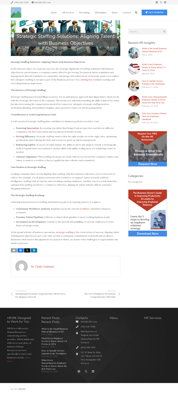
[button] (136, 12)
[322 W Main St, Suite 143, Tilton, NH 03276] (78, 354)
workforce (85, 208)
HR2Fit (22, 389)
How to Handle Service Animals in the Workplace (153, 82)
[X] (161, 2)
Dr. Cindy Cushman (42, 266)
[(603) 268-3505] (78, 347)
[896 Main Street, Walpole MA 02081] (78, 333)
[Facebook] (157, 2)
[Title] (16, 12)
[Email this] (14, 250)
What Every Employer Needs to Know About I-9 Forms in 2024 (154, 67)
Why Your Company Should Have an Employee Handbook (154, 116)
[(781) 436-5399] (78, 326)
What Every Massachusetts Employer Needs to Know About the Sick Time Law (154, 100)
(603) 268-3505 (88, 347)
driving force (87, 79)
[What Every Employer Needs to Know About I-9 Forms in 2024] (134, 69)
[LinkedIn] (165, 2)
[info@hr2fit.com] (78, 321)
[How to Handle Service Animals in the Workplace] (134, 85)
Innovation (33, 128)
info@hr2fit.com (89, 321)
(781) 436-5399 (88, 326)
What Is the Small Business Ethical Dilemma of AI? (154, 50)
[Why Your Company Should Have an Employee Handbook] (134, 118)
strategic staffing (64, 232)
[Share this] (20, 250)
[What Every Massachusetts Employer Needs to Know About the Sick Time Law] (134, 101)
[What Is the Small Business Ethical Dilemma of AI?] (134, 53)
